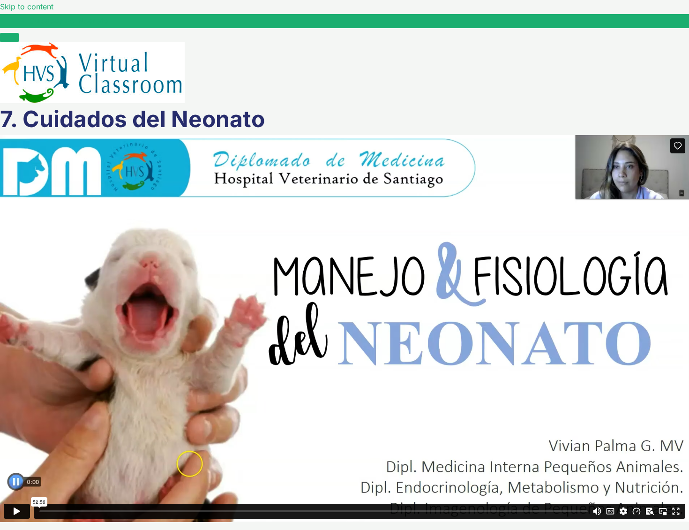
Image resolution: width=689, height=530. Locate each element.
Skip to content (26, 6)
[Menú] (9, 37)
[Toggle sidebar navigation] (9, 23)
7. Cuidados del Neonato (64, 20)
